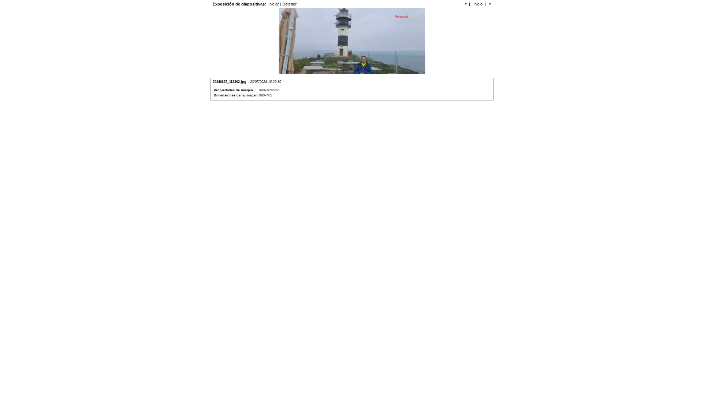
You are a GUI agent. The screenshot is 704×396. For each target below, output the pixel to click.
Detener (289, 4)
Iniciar (273, 4)
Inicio (478, 4)
